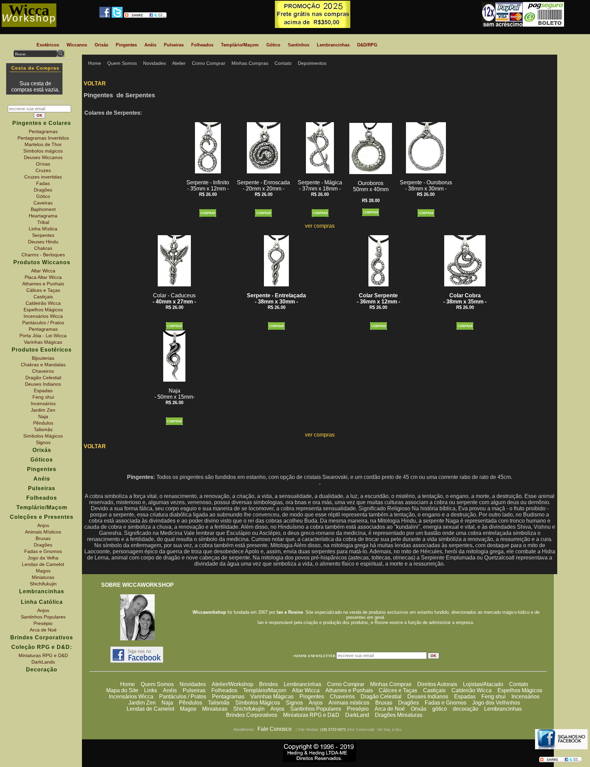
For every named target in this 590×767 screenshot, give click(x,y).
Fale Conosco (274, 729)
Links (150, 690)
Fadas (43, 183)
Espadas (465, 696)
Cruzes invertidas (43, 177)
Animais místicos (348, 703)
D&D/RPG (367, 44)
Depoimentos (312, 63)
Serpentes (43, 235)
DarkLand (357, 715)
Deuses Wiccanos (43, 157)
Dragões (408, 703)
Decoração (41, 669)
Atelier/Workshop (232, 684)
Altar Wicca (306, 690)
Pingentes (311, 696)
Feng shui (493, 696)
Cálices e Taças (398, 690)
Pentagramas (228, 696)
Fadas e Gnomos (445, 703)
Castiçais (434, 690)
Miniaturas (214, 709)
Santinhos (298, 44)
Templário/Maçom (264, 690)
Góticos (41, 460)
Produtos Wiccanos (41, 262)
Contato (518, 684)
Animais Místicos (43, 532)
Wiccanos (77, 44)
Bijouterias (43, 358)
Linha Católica (42, 602)
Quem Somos (157, 684)
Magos (188, 709)
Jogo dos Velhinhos (496, 703)
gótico (439, 709)
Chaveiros (342, 696)
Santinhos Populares (315, 709)
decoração (465, 709)
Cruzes (43, 170)
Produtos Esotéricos (42, 350)
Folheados (224, 690)
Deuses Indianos (427, 696)
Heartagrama (43, 215)
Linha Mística (43, 228)
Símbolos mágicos (43, 151)
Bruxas (383, 703)
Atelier (179, 63)
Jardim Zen (142, 703)
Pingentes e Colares (41, 123)
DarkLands (43, 662)
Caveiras (43, 202)
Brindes (268, 684)
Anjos (316, 703)
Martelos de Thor (43, 144)
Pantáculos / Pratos (182, 696)
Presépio (358, 709)
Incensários (525, 696)
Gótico (273, 44)
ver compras (320, 226)
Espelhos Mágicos (519, 690)
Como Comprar (345, 684)
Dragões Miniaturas (398, 715)
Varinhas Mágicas (272, 696)
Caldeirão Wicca (471, 690)
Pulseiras (194, 690)
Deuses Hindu (43, 241)
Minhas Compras (390, 684)
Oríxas (43, 164)
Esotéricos (48, 44)
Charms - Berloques (43, 254)
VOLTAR (95, 83)
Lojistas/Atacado (483, 684)
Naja (167, 703)
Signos (294, 703)
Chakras (43, 248)
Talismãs (218, 703)
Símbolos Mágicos (257, 703)
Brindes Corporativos (251, 715)
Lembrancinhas (302, 684)
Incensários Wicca (131, 696)
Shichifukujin (249, 709)
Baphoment (43, 209)
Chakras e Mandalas (43, 364)
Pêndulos (190, 703)
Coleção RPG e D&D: (41, 647)
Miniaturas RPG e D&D (311, 715)
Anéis (170, 690)
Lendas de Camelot (150, 709)
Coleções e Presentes (41, 517)
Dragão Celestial (381, 696)
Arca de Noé (390, 709)
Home (127, 684)
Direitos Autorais (437, 684)
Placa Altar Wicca (43, 277)
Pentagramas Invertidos (43, 138)
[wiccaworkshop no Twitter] (117, 16)
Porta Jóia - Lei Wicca (43, 335)
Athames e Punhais (349, 690)
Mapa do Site (122, 690)
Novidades (193, 684)
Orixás (418, 709)
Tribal (43, 222)
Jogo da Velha (43, 557)
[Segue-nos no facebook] (137, 661)
